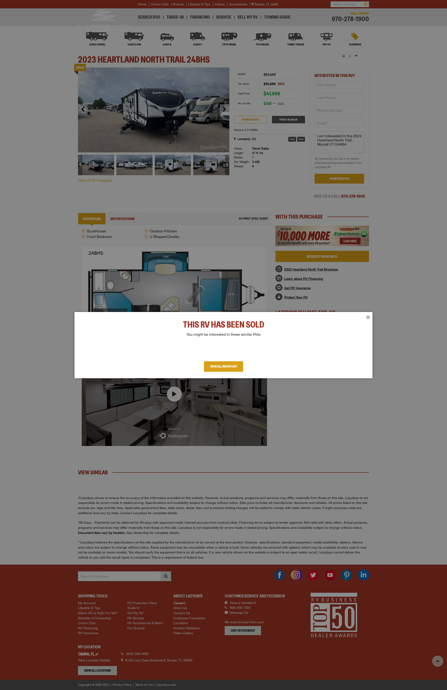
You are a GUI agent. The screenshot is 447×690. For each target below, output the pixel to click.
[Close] (368, 317)
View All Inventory (223, 366)
